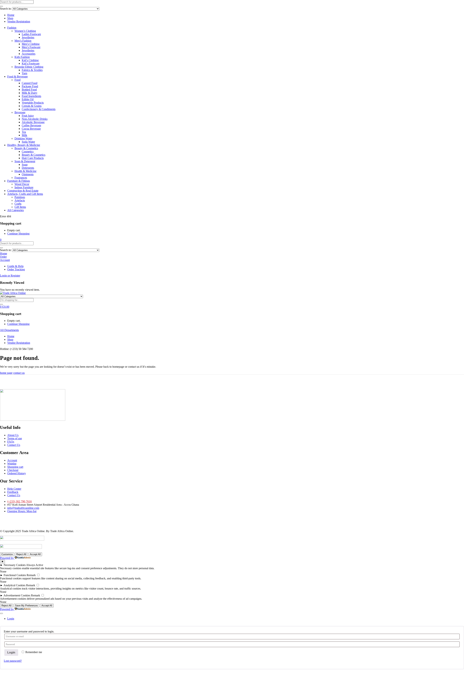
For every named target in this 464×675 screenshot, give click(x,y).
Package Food (30, 86)
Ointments (28, 174)
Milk (24, 135)
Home (10, 14)
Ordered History (16, 473)
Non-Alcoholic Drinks (34, 118)
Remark (31, 575)
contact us (19, 372)
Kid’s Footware (31, 63)
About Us (12, 435)
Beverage (19, 112)
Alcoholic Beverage (33, 122)
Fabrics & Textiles (32, 70)
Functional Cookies (15, 575)
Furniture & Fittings (18, 180)
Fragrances (20, 177)
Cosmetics (28, 151)
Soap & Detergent (24, 161)
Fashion (11, 27)
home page (6, 372)
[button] (0, 239)
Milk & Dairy (29, 92)
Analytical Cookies (14, 585)
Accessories (28, 53)
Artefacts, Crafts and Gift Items (25, 193)
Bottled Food (29, 89)
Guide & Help (15, 266)
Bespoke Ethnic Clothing (28, 66)
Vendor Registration (18, 21)
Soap (25, 164)
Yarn (24, 73)
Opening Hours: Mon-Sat (21, 511)
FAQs (10, 441)
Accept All (35, 554)
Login (11, 652)
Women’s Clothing (25, 30)
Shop (10, 18)
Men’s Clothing (31, 43)
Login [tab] (10, 618)
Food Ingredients (31, 96)
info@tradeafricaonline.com (23, 507)
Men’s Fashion (22, 40)
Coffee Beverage (31, 125)
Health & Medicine (25, 171)
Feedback (12, 492)
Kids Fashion (22, 56)
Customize (7, 554)
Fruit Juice (28, 115)
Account (12, 460)
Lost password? (13, 660)
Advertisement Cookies (16, 595)
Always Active (34, 565)
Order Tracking (16, 269)
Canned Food (29, 83)
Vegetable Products (33, 102)
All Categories (15, 210)
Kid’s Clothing (30, 60)
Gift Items (20, 206)
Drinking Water (23, 138)
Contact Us (13, 444)
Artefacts (19, 200)
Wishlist (11, 463)
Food (17, 79)
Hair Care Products (33, 158)
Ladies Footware (31, 34)
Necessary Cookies (15, 565)
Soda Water (28, 141)
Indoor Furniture (23, 187)
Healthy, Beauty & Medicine (23, 145)
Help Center (14, 488)
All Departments (9, 330)
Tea (24, 131)
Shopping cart (15, 466)
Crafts (17, 203)
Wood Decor (21, 184)
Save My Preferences (26, 605)
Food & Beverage (17, 76)
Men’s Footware (31, 47)
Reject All (21, 554)
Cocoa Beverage (31, 128)
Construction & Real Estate (22, 190)
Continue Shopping (18, 233)
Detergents (28, 167)
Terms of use (14, 438)
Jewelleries (28, 37)
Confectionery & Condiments (38, 109)
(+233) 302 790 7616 (19, 501)
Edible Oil (28, 99)
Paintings (19, 197)
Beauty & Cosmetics (26, 148)
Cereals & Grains (32, 105)
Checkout (12, 470)
